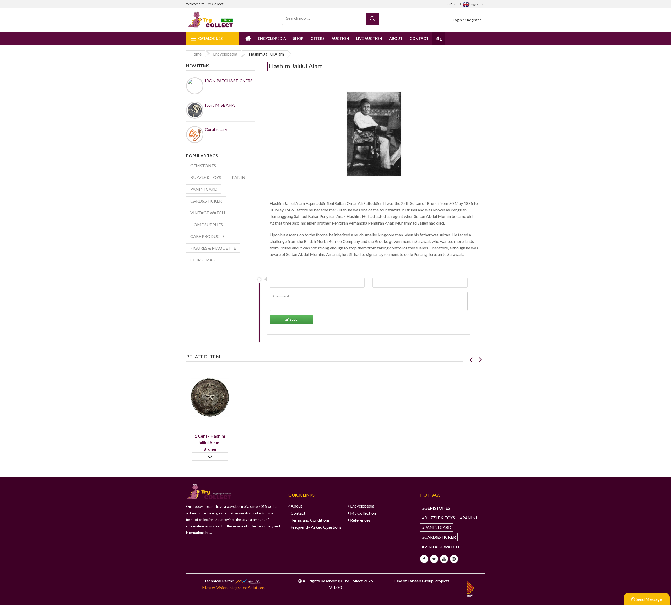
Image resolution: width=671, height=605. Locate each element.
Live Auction (369, 38)
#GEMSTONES (436, 507)
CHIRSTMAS (202, 259)
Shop (298, 38)
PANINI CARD (203, 189)
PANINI (239, 177)
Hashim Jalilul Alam (296, 65)
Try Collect (214, 4)
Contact (419, 38)
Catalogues (210, 38)
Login (457, 20)
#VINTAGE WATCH (440, 546)
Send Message (648, 599)
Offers (317, 38)
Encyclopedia (272, 38)
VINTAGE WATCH (207, 212)
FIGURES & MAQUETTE (213, 248)
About (396, 38)
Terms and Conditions (310, 519)
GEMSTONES (203, 165)
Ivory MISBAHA (220, 104)
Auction (340, 38)
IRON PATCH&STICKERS (228, 80)
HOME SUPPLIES (206, 224)
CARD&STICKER (206, 200)
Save (293, 319)
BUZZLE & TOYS (205, 177)
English (474, 4)
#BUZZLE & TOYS (438, 517)
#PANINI (468, 517)
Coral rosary (216, 129)
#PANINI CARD (436, 527)
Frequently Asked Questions (316, 527)
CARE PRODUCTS (207, 236)
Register (474, 20)
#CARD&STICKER (439, 537)
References (360, 519)
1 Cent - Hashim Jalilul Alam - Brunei (210, 442)
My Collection (363, 512)
